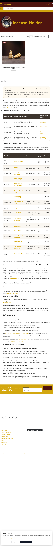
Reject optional (7, 542)
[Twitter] (6, 417)
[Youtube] (13, 417)
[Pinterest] (9, 417)
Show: (28, 36)
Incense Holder (9, 65)
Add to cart (14, 62)
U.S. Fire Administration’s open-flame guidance (17, 333)
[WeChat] (16, 417)
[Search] (51, 8)
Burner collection (14, 278)
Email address (26, 387)
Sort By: (3, 36)
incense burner (10, 107)
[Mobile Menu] (1, 8)
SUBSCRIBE (47, 388)
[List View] (50, 36)
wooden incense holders (33, 312)
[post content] (13, 52)
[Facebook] (2, 417)
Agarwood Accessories (16, 65)
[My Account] (46, 4)
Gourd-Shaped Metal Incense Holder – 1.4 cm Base (14, 67)
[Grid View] (47, 36)
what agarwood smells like (16, 341)
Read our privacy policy (8, 538)
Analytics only (15, 542)
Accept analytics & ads (26, 542)
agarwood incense (22, 339)
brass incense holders (12, 293)
